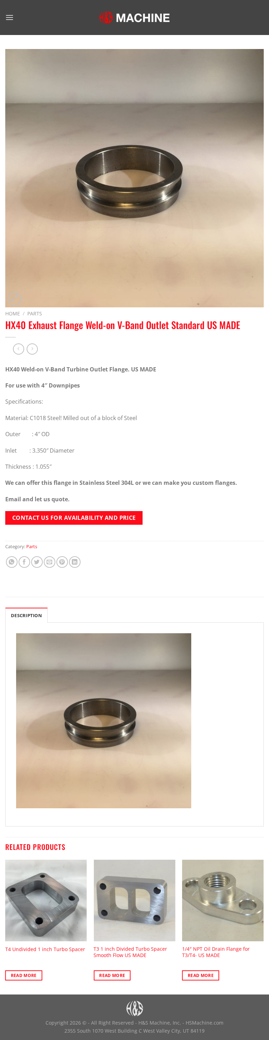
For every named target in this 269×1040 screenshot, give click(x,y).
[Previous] (5, 926)
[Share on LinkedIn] (75, 562)
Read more (24, 975)
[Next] (263, 926)
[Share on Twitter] (37, 562)
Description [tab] (26, 615)
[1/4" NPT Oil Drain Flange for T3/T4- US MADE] (223, 900)
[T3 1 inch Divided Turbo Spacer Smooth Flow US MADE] (134, 900)
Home (12, 313)
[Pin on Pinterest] (62, 562)
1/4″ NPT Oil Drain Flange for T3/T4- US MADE (216, 952)
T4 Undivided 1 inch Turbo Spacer (45, 949)
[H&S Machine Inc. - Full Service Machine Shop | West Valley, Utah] (134, 17)
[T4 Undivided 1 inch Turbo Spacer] (46, 900)
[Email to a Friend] (49, 562)
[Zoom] (14, 299)
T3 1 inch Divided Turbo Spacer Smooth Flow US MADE (130, 952)
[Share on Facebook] (24, 562)
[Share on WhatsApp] (12, 562)
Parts (34, 313)
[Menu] (9, 17)
